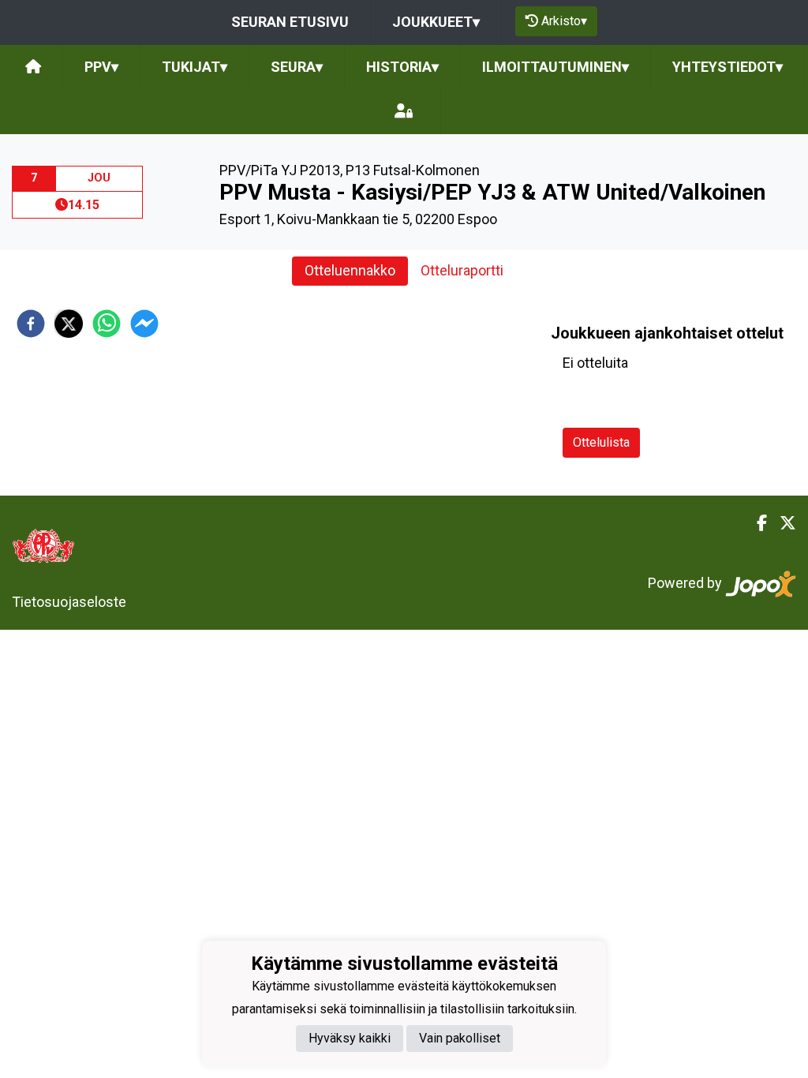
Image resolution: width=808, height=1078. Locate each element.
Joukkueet (436, 21)
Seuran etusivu (290, 21)
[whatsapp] (106, 323)
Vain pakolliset (459, 1038)
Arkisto (564, 20)
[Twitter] (781, 523)
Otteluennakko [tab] (350, 270)
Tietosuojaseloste (69, 601)
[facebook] (31, 323)
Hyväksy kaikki (350, 1038)
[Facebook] (755, 523)
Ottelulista (601, 442)
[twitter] (68, 323)
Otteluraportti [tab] (462, 270)
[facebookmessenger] (144, 323)
